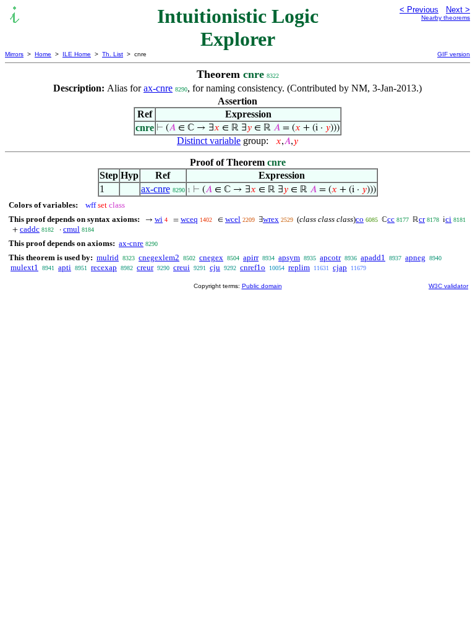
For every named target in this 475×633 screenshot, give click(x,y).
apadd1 (373, 257)
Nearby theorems (445, 17)
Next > (458, 9)
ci (448, 219)
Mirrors (14, 54)
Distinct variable (209, 140)
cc (391, 219)
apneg (415, 257)
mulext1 (24, 267)
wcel (233, 219)
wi (159, 219)
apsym (289, 257)
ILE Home (76, 54)
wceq (189, 219)
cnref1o (252, 267)
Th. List (112, 54)
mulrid (107, 257)
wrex (271, 219)
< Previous (419, 9)
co (360, 219)
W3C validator (448, 286)
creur (145, 267)
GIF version (453, 54)
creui (181, 267)
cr (422, 219)
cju (215, 267)
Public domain (262, 286)
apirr (251, 257)
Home (43, 54)
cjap (340, 267)
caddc (30, 229)
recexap (104, 267)
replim (299, 267)
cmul (71, 229)
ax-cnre (158, 88)
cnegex (211, 257)
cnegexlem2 (159, 257)
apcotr (330, 257)
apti (64, 267)
